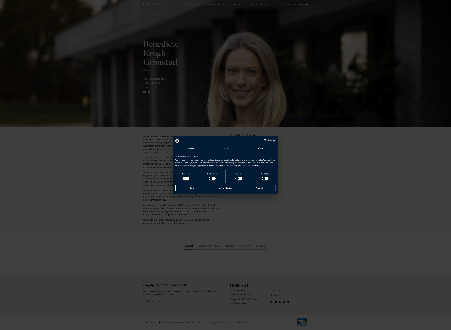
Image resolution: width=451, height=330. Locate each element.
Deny (192, 188)
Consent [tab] (190, 149)
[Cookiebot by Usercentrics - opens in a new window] (265, 141)
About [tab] (260, 149)
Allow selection (225, 188)
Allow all (259, 188)
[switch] (212, 178)
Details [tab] (225, 149)
